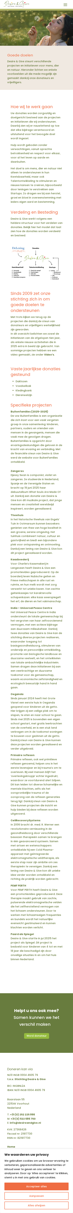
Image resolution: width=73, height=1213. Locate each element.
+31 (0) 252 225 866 (22, 1114)
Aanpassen (36, 1196)
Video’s (49, 354)
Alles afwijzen (36, 1205)
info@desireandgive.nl (25, 1123)
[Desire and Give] (36, 283)
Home (11, 1146)
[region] (36, 1181)
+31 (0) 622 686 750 (23, 1119)
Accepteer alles (36, 1186)
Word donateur (37, 1036)
